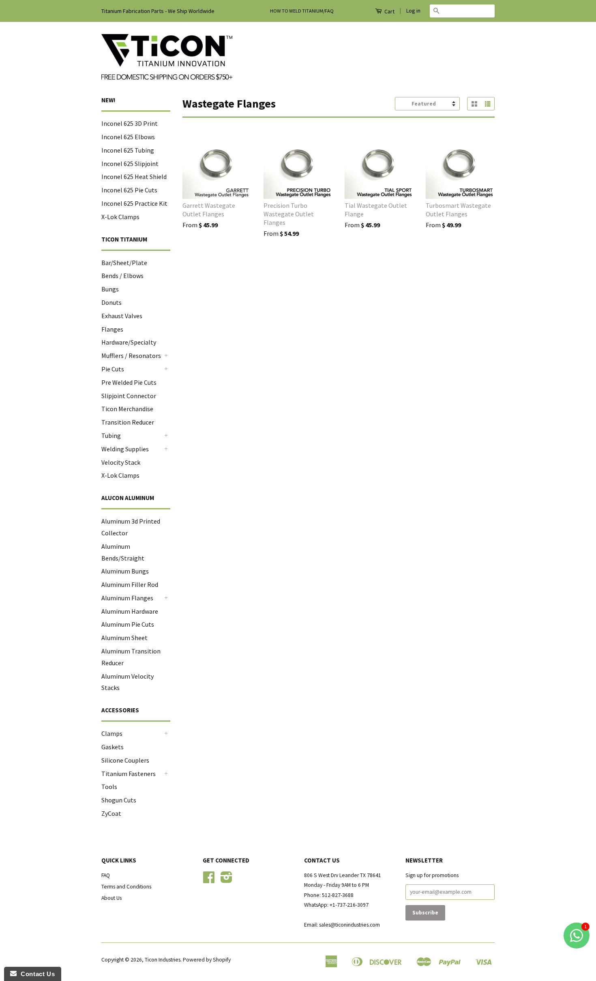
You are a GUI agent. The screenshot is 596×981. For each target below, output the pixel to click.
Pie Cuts (112, 369)
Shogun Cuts (118, 800)
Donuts (111, 302)
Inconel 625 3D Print (129, 123)
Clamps (111, 733)
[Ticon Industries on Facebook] (209, 880)
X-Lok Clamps (120, 217)
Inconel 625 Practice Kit (134, 203)
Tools (109, 787)
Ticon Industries (162, 959)
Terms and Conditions (126, 886)
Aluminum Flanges (127, 598)
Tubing (111, 435)
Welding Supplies (125, 449)
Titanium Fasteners (128, 774)
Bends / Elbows (122, 276)
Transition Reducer (127, 422)
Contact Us (36, 973)
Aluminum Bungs (125, 571)
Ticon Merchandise (127, 409)
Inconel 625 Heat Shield (134, 176)
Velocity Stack (120, 462)
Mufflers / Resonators (131, 355)
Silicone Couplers (125, 760)
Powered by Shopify (207, 959)
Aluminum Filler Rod (129, 584)
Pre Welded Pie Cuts (129, 382)
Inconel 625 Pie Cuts (129, 190)
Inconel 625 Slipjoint (130, 164)
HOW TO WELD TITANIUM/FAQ (302, 11)
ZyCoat (111, 813)
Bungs (110, 289)
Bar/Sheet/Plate (124, 263)
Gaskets (112, 747)
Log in (413, 10)
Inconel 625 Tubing (127, 150)
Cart (388, 11)
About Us (111, 898)
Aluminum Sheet (124, 638)
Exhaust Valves (121, 316)
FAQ (105, 875)
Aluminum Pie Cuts (127, 624)
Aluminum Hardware (129, 611)
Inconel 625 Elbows (128, 137)
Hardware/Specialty (128, 342)
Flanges (112, 329)
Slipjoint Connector (128, 396)
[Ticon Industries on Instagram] (226, 880)
